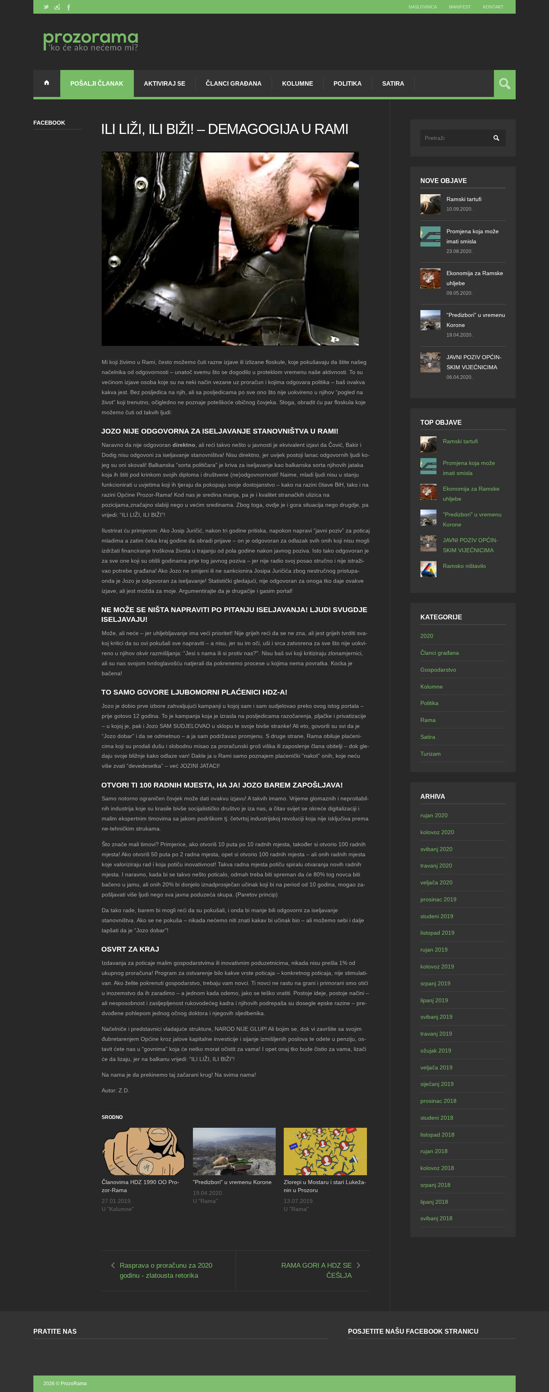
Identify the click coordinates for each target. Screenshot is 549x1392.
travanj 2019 (436, 1033)
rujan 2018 (434, 1151)
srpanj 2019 (435, 983)
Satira (393, 83)
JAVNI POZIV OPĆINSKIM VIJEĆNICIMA (474, 362)
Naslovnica (423, 6)
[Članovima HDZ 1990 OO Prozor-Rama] (143, 1151)
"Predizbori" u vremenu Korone (232, 1182)
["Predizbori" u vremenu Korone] (234, 1151)
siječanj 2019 (437, 1084)
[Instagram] (57, 6)
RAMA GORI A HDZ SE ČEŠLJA (316, 1270)
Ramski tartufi (464, 199)
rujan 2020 (434, 815)
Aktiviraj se (164, 83)
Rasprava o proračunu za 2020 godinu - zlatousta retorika (166, 1270)
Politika (348, 83)
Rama (428, 720)
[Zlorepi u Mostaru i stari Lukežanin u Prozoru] (325, 1151)
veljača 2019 (436, 1067)
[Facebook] (68, 6)
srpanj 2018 (435, 1185)
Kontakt (493, 6)
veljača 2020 (436, 882)
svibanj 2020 (436, 849)
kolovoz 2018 (437, 1168)
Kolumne (297, 83)
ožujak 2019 (435, 1050)
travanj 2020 (436, 865)
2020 (426, 636)
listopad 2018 (437, 1134)
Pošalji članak (96, 83)
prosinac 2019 (438, 899)
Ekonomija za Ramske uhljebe (475, 278)
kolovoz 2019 (437, 966)
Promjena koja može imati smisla (473, 236)
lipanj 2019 (434, 1000)
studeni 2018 (436, 1117)
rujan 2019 (434, 949)
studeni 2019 (436, 916)
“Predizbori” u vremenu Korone (476, 320)
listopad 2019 (437, 932)
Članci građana (234, 83)
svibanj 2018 (436, 1218)
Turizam (430, 753)
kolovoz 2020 (437, 832)
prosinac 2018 (438, 1101)
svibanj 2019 (436, 1017)
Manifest (460, 6)
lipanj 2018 (434, 1202)
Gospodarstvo (438, 669)
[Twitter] (46, 6)
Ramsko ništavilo (464, 566)
